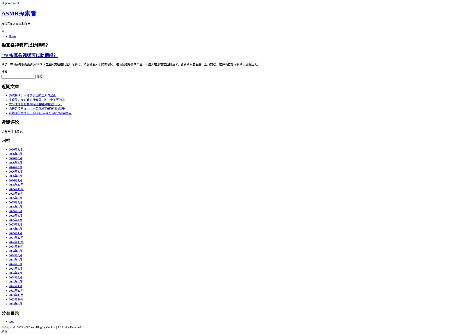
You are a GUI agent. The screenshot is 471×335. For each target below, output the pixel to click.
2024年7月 (15, 259)
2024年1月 (15, 286)
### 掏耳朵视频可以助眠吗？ (29, 55)
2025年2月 (15, 228)
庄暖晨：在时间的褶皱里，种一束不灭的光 (37, 99)
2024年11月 (16, 242)
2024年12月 (16, 237)
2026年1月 (15, 180)
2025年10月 (16, 193)
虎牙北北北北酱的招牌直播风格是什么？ (35, 104)
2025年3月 (15, 224)
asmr (11, 321)
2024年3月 (15, 277)
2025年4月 (15, 220)
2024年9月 (15, 250)
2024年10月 (16, 246)
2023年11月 (16, 295)
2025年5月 (15, 215)
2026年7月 (15, 153)
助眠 (4, 331)
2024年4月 (15, 273)
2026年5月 (15, 162)
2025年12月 (16, 184)
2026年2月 (15, 176)
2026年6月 (15, 158)
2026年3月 (15, 171)
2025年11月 (16, 189)
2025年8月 (15, 202)
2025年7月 (15, 206)
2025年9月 (15, 198)
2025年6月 (15, 211)
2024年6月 (15, 264)
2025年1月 (15, 233)
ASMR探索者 (18, 13)
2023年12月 (16, 290)
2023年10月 (16, 299)
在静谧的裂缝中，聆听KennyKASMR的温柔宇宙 (40, 113)
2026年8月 (15, 149)
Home (12, 36)
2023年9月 (15, 303)
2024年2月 (15, 281)
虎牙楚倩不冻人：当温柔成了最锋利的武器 (37, 108)
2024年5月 (15, 268)
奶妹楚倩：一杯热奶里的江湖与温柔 (32, 95)
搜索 (4, 71)
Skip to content (10, 3)
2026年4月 (15, 167)
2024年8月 (15, 255)
